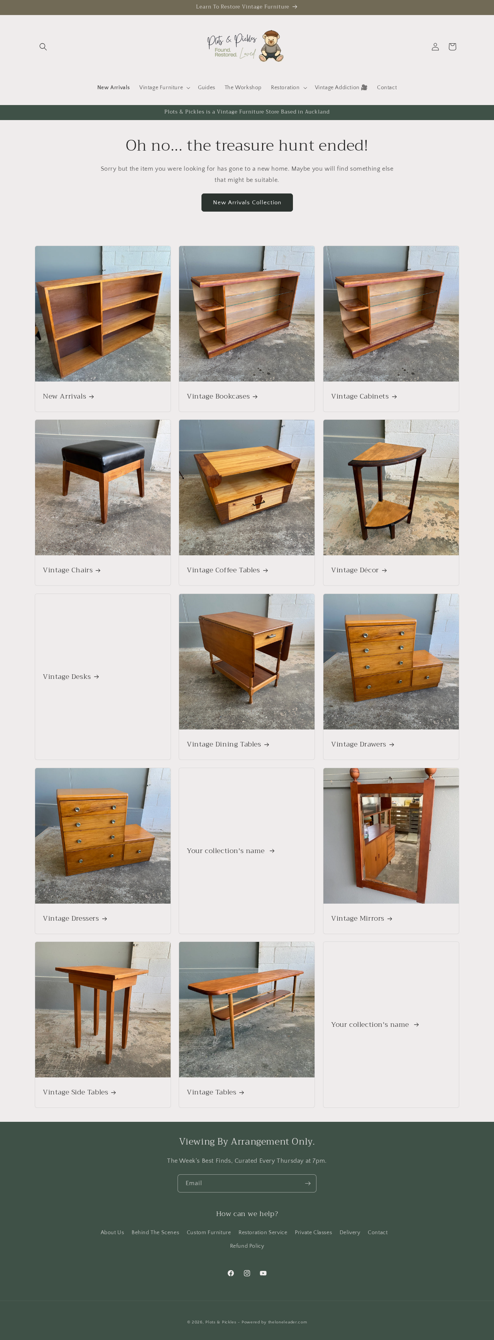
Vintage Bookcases (218, 396)
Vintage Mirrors (357, 918)
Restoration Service (263, 1233)
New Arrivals (64, 396)
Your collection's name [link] (227, 850)
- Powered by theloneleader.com (272, 1322)
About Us (112, 1233)
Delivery (350, 1233)
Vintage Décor (355, 570)
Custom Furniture (209, 1233)
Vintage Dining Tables (224, 744)
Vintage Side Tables (75, 1092)
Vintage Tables (211, 1092)
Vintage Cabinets (360, 396)
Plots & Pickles (221, 1322)
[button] (43, 46)
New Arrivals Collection (247, 202)
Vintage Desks (67, 676)
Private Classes (313, 1233)
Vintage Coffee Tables (223, 570)
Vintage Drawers (358, 744)
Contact (377, 1233)
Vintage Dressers (71, 918)
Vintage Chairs (68, 570)
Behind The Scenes (155, 1233)
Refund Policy (247, 1246)
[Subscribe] (307, 1183)
